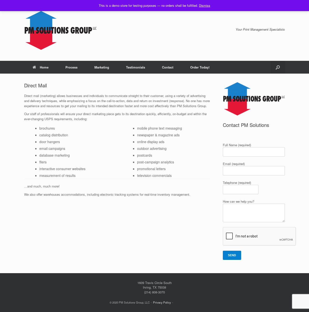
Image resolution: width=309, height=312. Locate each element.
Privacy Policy (162, 302)
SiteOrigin (193, 302)
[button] (278, 67)
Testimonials (135, 67)
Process (71, 67)
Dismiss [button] (204, 5)
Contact (167, 67)
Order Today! (200, 67)
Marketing (101, 67)
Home (44, 67)
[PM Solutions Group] (60, 30)
